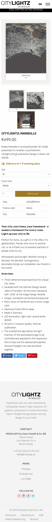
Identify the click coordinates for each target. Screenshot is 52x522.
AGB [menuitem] (41, 515)
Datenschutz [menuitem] (27, 515)
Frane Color (6, 181)
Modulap (26, 469)
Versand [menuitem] (34, 519)
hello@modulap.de (26, 454)
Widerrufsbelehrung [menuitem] (15, 519)
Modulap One (26, 473)
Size (3, 169)
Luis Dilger (26, 478)
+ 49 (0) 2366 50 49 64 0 (26, 451)
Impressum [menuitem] (10, 515)
